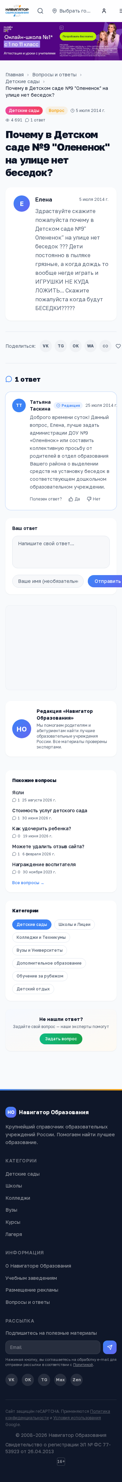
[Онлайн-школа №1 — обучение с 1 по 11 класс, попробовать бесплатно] (61, 41)
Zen (77, 1379)
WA (90, 345)
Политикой (83, 1364)
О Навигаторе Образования (38, 1266)
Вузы (11, 1210)
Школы (13, 1186)
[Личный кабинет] (104, 11)
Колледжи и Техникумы (41, 937)
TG (61, 345)
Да (77, 498)
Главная (14, 74)
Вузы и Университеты (40, 950)
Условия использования (77, 1417)
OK (76, 345)
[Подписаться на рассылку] (110, 1347)
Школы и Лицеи (74, 924)
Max (60, 1379)
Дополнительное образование (49, 963)
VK (46, 345)
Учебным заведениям (31, 1278)
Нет (97, 498)
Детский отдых (33, 988)
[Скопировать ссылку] (105, 346)
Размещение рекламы (31, 1290)
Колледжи (17, 1198)
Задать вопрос (61, 1038)
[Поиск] (40, 11)
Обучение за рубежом (40, 975)
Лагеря (13, 1234)
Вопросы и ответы (54, 74)
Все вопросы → (28, 882)
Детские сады (22, 81)
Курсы (12, 1222)
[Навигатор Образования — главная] (17, 11)
